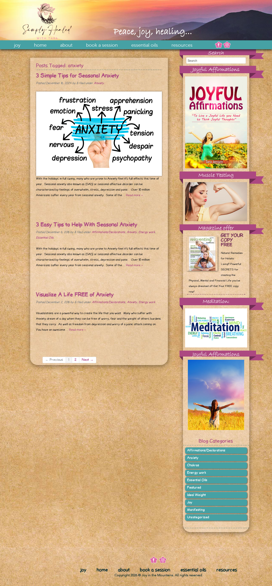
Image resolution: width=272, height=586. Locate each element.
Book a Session (102, 45)
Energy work (147, 232)
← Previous (54, 360)
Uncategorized (198, 517)
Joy (17, 45)
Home (40, 45)
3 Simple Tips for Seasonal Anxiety (77, 76)
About (66, 45)
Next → (88, 360)
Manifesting (196, 510)
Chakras (193, 465)
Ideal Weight (196, 495)
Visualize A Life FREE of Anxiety (75, 295)
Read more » (134, 195)
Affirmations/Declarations (108, 232)
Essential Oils (144, 45)
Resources (182, 45)
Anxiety (99, 83)
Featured (194, 488)
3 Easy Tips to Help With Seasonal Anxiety (86, 225)
